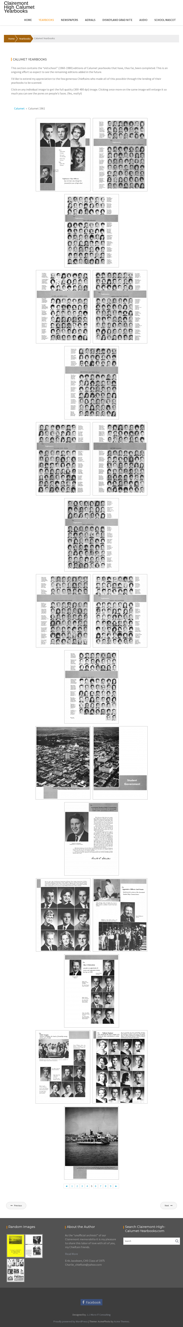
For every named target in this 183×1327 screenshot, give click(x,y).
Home (28, 20)
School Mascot (165, 20)
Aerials (90, 20)
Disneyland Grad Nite (117, 20)
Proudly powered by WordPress (70, 1321)
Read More (71, 1254)
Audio (143, 20)
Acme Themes (121, 1321)
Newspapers (69, 20)
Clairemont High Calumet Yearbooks (19, 7)
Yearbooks (46, 20)
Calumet (19, 108)
